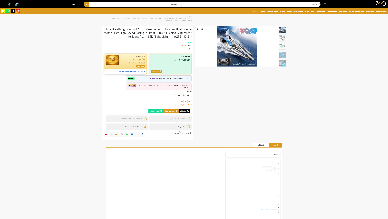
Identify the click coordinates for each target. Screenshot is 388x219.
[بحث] (86, 4)
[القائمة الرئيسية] (325, 4)
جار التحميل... (275, 154)
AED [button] (80, 4)
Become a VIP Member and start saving (131, 71)
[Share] (197, 29)
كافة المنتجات (189, 16)
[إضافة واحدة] (182, 101)
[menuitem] (381, 11)
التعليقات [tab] (261, 145)
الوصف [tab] (275, 145)
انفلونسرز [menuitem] (256, 11)
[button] (202, 29)
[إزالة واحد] (189, 101)
